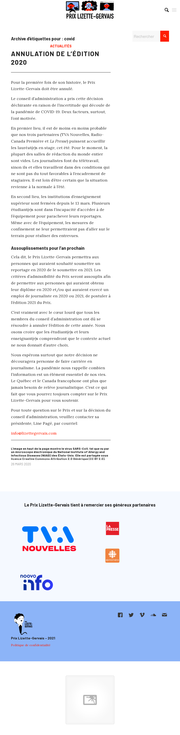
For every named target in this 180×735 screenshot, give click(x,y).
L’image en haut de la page (30, 448)
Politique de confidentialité (30, 645)
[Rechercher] (164, 10)
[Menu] (174, 10)
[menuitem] (164, 10)
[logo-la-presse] (112, 528)
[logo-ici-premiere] (112, 556)
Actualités (61, 46)
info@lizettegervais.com (34, 433)
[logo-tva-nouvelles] (49, 539)
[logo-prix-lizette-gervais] (90, 10)
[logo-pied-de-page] (23, 624)
